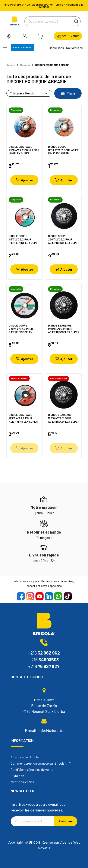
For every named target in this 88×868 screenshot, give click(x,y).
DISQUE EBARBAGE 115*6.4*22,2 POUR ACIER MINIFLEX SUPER (24, 150)
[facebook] (20, 596)
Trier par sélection (29, 93)
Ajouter (27, 180)
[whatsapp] (58, 596)
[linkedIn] (49, 596)
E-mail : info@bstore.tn (44, 730)
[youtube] (39, 596)
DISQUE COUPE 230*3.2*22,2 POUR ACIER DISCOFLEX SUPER (63, 239)
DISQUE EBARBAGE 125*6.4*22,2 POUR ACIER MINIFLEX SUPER (23, 418)
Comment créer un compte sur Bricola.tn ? (41, 763)
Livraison (17, 775)
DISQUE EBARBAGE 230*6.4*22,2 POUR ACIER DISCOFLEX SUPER (63, 329)
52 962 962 (70, 35)
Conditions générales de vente (32, 769)
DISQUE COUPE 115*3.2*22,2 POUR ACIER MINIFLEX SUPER (63, 150)
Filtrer (70, 93)
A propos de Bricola (25, 757)
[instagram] (30, 596)
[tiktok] (67, 596)
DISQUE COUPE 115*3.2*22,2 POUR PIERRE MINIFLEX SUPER (24, 239)
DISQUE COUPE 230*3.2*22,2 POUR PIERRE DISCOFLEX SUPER (21, 329)
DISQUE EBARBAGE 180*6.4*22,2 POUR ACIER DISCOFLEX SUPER (63, 418)
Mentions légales (22, 782)
